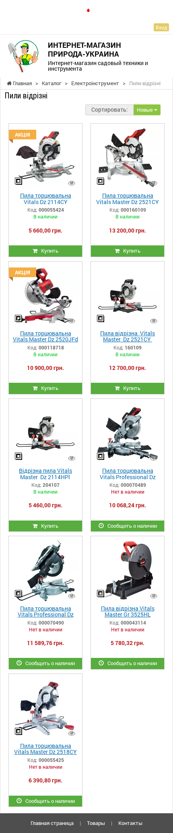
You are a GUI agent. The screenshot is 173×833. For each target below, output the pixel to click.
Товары (96, 823)
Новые (145, 109)
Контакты (130, 823)
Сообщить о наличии (130, 525)
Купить (47, 250)
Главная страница (52, 823)
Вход (161, 27)
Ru (98, 10)
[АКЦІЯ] (45, 157)
